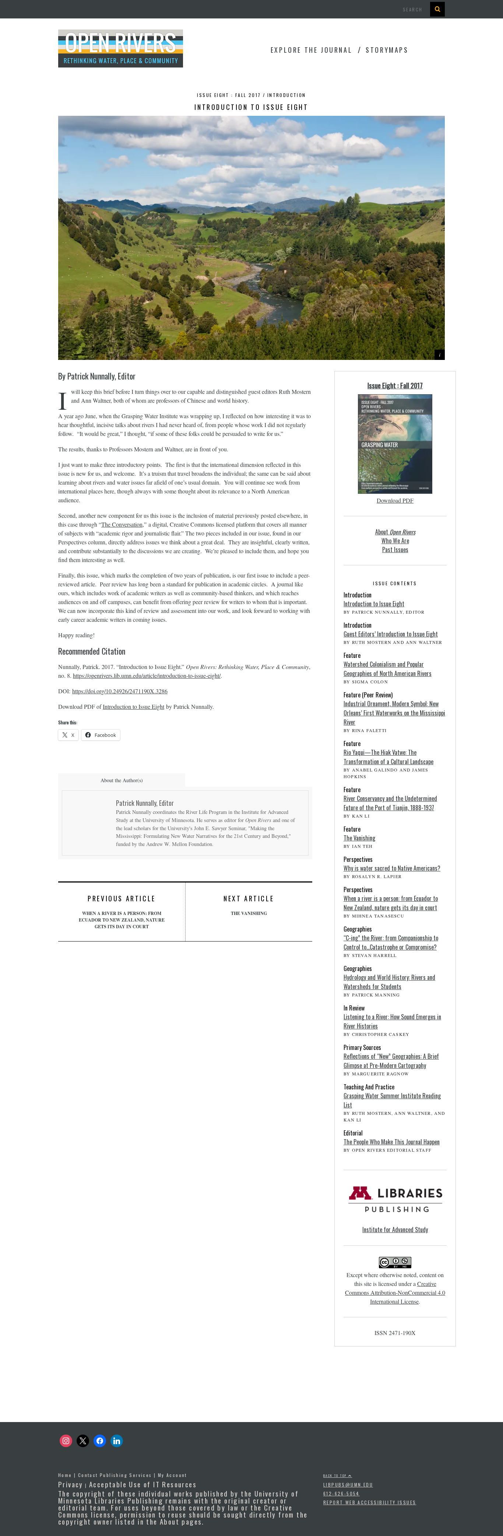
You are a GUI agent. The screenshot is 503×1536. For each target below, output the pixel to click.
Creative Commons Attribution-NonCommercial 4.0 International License (395, 1292)
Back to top (335, 1475)
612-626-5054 (341, 1493)
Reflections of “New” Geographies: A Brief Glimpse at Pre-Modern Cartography (391, 1061)
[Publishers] (395, 1203)
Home (65, 1475)
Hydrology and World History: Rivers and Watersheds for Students (389, 982)
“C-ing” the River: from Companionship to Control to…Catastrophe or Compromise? (391, 942)
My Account (172, 1475)
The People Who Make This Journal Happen (392, 1141)
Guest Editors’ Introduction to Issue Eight (391, 634)
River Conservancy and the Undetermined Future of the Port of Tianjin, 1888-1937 (390, 803)
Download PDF (395, 500)
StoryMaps (387, 50)
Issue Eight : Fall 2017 (395, 385)
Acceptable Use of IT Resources (143, 1484)
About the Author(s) (122, 780)
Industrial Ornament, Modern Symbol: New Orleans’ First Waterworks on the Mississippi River (394, 713)
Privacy (70, 1484)
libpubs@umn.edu (348, 1484)
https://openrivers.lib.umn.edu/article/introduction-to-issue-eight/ (147, 675)
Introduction (286, 95)
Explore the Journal (311, 50)
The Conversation (122, 524)
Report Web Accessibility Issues (369, 1502)
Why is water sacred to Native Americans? (392, 868)
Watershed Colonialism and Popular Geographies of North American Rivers (388, 669)
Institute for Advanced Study (395, 1229)
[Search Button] (437, 9)
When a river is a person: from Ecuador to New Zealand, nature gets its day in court (122, 912)
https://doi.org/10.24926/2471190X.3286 (120, 691)
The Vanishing (249, 905)
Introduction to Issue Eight (133, 706)
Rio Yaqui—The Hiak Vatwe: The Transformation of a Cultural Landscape (388, 757)
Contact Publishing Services (115, 1475)
